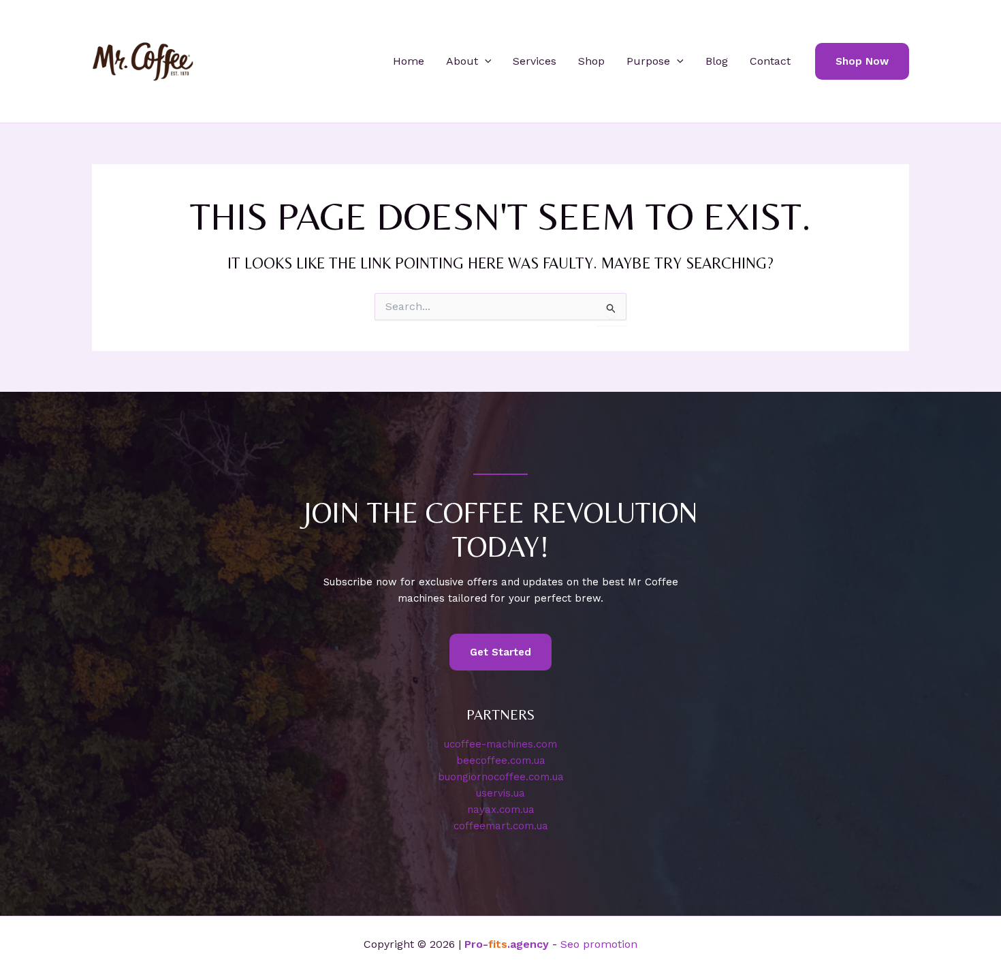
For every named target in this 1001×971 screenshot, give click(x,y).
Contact (770, 61)
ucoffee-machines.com (500, 744)
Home (408, 61)
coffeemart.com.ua (501, 826)
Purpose (648, 61)
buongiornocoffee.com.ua (501, 777)
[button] (485, 61)
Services (534, 61)
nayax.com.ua (501, 809)
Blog (716, 61)
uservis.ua (500, 793)
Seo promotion (598, 944)
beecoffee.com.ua (500, 760)
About (462, 61)
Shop (591, 61)
